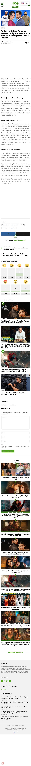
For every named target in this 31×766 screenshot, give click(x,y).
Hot (3, 351)
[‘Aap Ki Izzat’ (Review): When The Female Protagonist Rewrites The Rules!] (15, 310)
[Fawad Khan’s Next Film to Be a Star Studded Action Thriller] (15, 382)
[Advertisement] (15, 60)
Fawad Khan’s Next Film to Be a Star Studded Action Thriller (13, 394)
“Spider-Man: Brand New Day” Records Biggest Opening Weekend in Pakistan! (14, 370)
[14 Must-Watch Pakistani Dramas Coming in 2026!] (15, 469)
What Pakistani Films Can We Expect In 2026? (15, 626)
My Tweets (3, 689)
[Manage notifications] (3, 763)
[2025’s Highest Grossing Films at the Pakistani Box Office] (15, 599)
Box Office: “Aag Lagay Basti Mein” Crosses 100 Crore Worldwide (15, 535)
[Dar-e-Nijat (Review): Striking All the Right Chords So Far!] (15, 487)
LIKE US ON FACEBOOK (15, 652)
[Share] (8, 234)
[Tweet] (23, 234)
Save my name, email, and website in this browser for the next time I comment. (15, 447)
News (3, 390)
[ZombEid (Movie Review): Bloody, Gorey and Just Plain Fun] (15, 562)
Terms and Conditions (12, 729)
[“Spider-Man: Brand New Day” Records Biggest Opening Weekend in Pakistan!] (15, 359)
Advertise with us (21, 728)
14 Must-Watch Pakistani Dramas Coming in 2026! (15, 478)
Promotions (13, 728)
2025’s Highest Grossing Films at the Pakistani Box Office (15, 608)
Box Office (4, 367)
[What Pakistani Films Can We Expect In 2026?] (15, 617)
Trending (3, 303)
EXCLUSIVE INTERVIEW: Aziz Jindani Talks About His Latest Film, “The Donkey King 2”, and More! (15, 346)
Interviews (5, 341)
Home (6, 728)
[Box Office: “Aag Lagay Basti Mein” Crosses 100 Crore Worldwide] (15, 526)
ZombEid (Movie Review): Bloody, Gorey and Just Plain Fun (15, 571)
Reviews (4, 318)
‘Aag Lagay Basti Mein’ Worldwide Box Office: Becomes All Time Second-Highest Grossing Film (15, 644)
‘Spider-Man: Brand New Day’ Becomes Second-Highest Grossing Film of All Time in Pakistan (15, 515)
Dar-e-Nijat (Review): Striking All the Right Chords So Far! (15, 496)
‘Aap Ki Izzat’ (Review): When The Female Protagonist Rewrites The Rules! (15, 322)
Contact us (21, 729)
